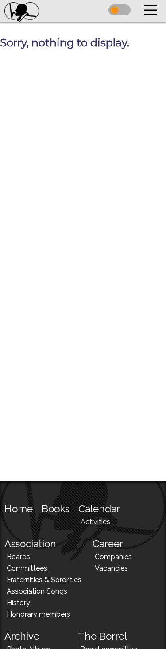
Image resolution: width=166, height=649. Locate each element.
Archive (21, 636)
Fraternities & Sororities (44, 580)
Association (30, 543)
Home (18, 509)
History (18, 603)
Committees (27, 568)
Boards (18, 557)
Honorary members (38, 614)
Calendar (99, 509)
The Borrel (102, 636)
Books (55, 509)
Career (108, 543)
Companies (113, 557)
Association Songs (37, 591)
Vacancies (111, 568)
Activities (95, 522)
